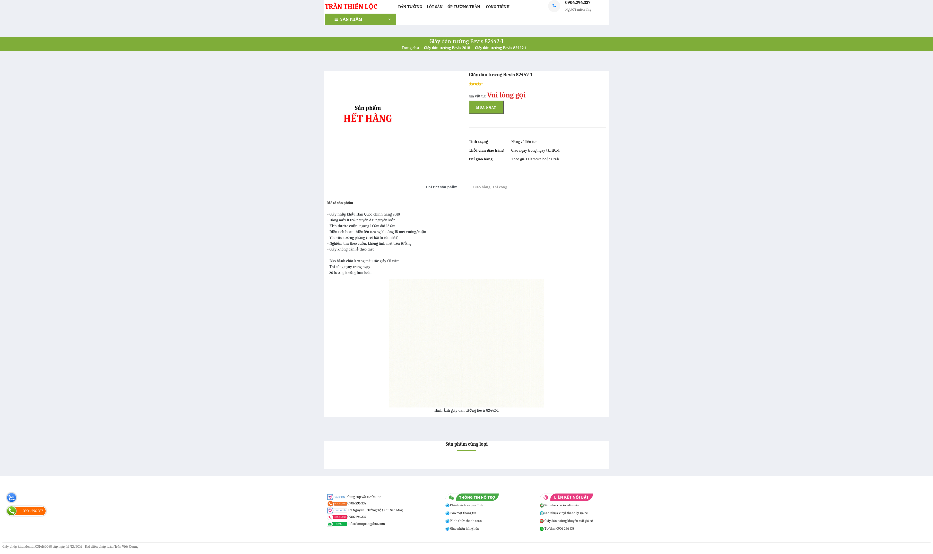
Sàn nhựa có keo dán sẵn (561, 505)
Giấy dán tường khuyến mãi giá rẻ (568, 521)
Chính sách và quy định (466, 505)
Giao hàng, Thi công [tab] (490, 187)
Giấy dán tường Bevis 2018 (447, 48)
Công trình (498, 6)
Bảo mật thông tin (462, 513)
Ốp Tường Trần (464, 6)
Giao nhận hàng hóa (464, 529)
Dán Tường (410, 6)
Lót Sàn (435, 6)
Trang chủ (410, 48)
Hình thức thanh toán (465, 521)
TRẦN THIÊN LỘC (351, 6)
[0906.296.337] (11, 510)
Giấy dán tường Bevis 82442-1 (501, 48)
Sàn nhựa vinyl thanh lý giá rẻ (566, 513)
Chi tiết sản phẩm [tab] (442, 187)
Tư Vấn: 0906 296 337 (559, 529)
